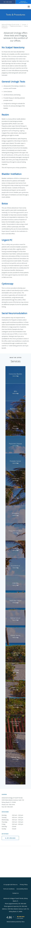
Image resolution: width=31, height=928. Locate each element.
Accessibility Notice (22, 889)
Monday (12, 815)
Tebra (23, 921)
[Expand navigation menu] (29, 6)
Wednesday (12, 820)
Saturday (9, 826)
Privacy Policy (23, 884)
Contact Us (15, 893)
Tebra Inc (15, 884)
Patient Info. (5, 26)
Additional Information (16, 26)
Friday (12, 824)
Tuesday (12, 817)
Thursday (12, 822)
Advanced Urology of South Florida (11, 24)
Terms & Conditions (9, 889)
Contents (24, 24)
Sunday (9, 829)
